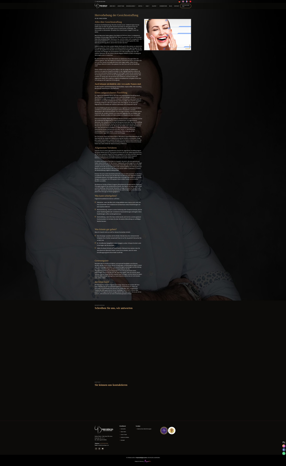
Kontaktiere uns (185, 6)
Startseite (123, 428)
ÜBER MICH (112, 6)
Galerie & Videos (125, 437)
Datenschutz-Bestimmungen (144, 428)
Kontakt (123, 440)
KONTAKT (176, 6)
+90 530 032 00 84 (100, 1)
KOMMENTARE (163, 6)
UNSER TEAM (121, 6)
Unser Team (124, 434)
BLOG (170, 6)
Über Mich (123, 431)
